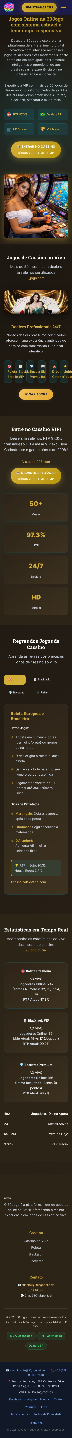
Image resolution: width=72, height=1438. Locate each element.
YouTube (30, 1407)
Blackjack (36, 1254)
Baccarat (36, 1261)
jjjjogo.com (36, 278)
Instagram (30, 1399)
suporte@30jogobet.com (38, 1285)
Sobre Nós (36, 1422)
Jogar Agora (36, 394)
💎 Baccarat (16, 692)
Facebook (15, 1399)
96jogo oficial (36, 950)
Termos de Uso (20, 1414)
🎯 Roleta (15, 679)
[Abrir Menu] (64, 7)
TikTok (43, 1407)
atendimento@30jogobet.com (28, 1370)
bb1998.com (36, 1290)
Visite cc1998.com (36, 462)
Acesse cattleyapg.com (28, 882)
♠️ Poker (42, 692)
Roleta (36, 1247)
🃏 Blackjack (42, 679)
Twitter (58, 1399)
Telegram (45, 1399)
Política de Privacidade (47, 1414)
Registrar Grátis (39, 7)
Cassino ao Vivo (36, 1241)
